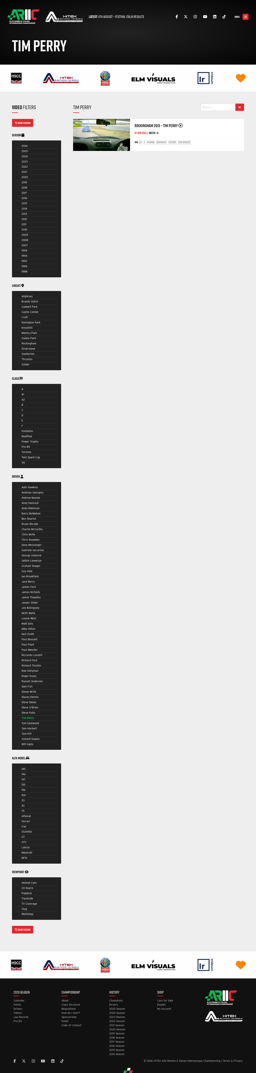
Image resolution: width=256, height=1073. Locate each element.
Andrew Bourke (31, 497)
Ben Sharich (29, 518)
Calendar (19, 1000)
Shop (160, 992)
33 (23, 800)
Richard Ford (29, 660)
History (114, 992)
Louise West (29, 618)
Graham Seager (31, 565)
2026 (25, 145)
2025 (25, 151)
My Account (164, 1008)
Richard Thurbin (31, 665)
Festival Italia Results (129, 17)
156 (23, 789)
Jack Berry (28, 581)
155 (23, 784)
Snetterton (28, 353)
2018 (24, 187)
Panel (64, 1021)
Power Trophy (30, 441)
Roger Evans (29, 676)
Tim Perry (28, 717)
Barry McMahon (31, 513)
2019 (24, 182)
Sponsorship (68, 1017)
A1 (23, 394)
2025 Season (117, 1008)
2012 (24, 219)
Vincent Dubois (31, 738)
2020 (25, 177)
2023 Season (117, 1017)
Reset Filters (24, 123)
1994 (24, 255)
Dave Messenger (32, 544)
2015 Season (116, 1050)
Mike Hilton (28, 628)
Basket (161, 1004)
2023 (25, 161)
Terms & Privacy (233, 1060)
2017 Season (116, 1041)
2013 (24, 213)
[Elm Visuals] (153, 78)
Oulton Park (29, 338)
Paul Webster (30, 649)
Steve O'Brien (30, 707)
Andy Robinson (31, 508)
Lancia (26, 847)
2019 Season (116, 1033)
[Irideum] (205, 78)
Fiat (24, 826)
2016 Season (116, 1046)
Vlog (24, 908)
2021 (24, 171)
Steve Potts (28, 712)
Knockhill (27, 327)
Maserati (27, 852)
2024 (25, 156)
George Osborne (31, 555)
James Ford (29, 586)
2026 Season (21, 992)
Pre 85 (26, 446)
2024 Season (117, 1013)
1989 (24, 266)
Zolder (26, 364)
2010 (24, 229)
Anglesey (27, 296)
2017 (24, 192)
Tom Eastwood (30, 723)
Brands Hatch (30, 301)
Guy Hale (27, 571)
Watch (152, 133)
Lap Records (21, 1017)
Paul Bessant (29, 639)
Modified (27, 436)
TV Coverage (29, 903)
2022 (25, 166)
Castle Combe (30, 311)
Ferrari (26, 821)
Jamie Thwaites (31, 597)
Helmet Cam (29, 882)
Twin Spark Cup (31, 457)
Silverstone (28, 348)
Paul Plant (28, 644)
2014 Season (116, 1054)
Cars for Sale (165, 1000)
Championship (70, 992)
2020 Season (117, 1029)
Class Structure (70, 1004)
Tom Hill (26, 733)
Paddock (27, 893)
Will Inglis (27, 744)
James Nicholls (31, 592)
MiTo (24, 857)
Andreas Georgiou (32, 492)
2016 (24, 198)
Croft (25, 317)
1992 (24, 261)
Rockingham (29, 343)
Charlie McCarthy (32, 529)
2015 (24, 203)
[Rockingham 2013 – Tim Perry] (101, 135)
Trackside (27, 898)
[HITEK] (60, 78)
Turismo (26, 452)
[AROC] (105, 78)
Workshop (27, 914)
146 (24, 774)
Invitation (27, 431)
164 (24, 795)
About (65, 1000)
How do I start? (70, 1013)
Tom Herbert (29, 728)
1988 (24, 271)
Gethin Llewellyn (32, 560)
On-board (27, 887)
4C (23, 805)
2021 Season (116, 1025)
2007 (25, 245)
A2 (23, 399)
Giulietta (27, 831)
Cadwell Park (29, 306)
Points (17, 1004)
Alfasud (26, 816)
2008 (25, 240)
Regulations (68, 1008)
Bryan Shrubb (30, 523)
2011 (24, 224)
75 (23, 810)
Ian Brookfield (30, 576)
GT (23, 836)
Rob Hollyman (30, 670)
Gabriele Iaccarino (33, 550)
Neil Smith (28, 634)
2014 (24, 208)
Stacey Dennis (30, 696)
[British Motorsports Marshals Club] (240, 78)
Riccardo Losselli (32, 655)
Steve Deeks (29, 702)
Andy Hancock (30, 502)
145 (23, 768)
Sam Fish (27, 686)
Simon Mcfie (29, 691)
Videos (17, 1013)
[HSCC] (16, 78)
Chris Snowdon (31, 539)
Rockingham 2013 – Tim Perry (156, 125)
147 (23, 779)
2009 (25, 234)
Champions (116, 1000)
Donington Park (31, 322)
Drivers (17, 1008)
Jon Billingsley (30, 607)
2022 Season (117, 1021)
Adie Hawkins (30, 487)
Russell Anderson (32, 681)
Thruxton (27, 359)
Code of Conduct (71, 1025)
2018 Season (116, 1037)
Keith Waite (28, 613)
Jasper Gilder (30, 602)
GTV (24, 842)
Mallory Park (29, 332)
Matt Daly (27, 623)
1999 (24, 250)
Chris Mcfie (28, 534)
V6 (23, 462)
